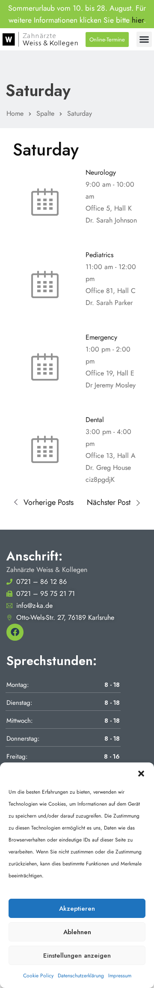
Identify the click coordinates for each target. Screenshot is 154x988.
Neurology (101, 172)
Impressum (119, 975)
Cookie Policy (38, 975)
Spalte (45, 113)
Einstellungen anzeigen (77, 955)
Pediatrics (99, 255)
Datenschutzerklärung (81, 975)
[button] (141, 773)
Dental (95, 420)
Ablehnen (77, 932)
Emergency (101, 337)
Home (15, 113)
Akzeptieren (77, 908)
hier (138, 20)
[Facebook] (15, 632)
